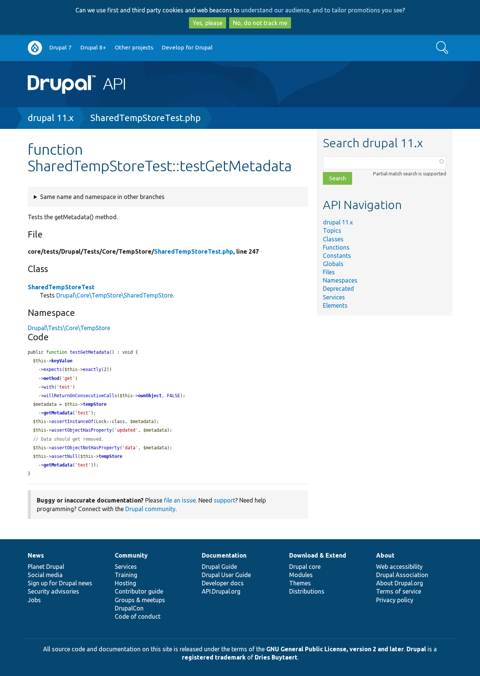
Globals (333, 263)
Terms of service (398, 591)
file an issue (180, 500)
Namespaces (340, 280)
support (224, 500)
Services (334, 297)
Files (329, 272)
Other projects (134, 47)
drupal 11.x (51, 118)
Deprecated (338, 288)
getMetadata (58, 413)
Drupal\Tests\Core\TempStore (69, 328)
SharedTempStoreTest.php (145, 118)
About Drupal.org (399, 583)
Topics (332, 230)
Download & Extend (317, 555)
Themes (300, 583)
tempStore (94, 404)
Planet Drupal (46, 566)
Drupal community (150, 509)
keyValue (61, 360)
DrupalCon (129, 608)
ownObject (150, 395)
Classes (333, 239)
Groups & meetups (140, 600)
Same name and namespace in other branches (102, 196)
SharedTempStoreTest (61, 287)
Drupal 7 (60, 47)
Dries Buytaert (276, 657)
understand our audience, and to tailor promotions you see (321, 10)
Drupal (416, 649)
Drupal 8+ (93, 47)
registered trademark (214, 657)
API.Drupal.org (221, 591)
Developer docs (223, 583)
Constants (337, 255)
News (36, 555)
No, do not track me (260, 22)
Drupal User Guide (226, 574)
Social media (45, 574)
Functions (336, 247)
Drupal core (305, 566)
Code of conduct (137, 616)
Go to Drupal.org (35, 47)
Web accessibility (399, 566)
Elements (335, 305)
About (385, 555)
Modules (301, 574)
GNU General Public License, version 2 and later (335, 649)
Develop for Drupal (187, 47)
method (51, 378)
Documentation (224, 555)
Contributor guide (139, 591)
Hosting (125, 583)
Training (126, 574)
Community (131, 555)
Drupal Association (402, 574)
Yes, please (207, 22)
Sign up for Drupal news (60, 583)
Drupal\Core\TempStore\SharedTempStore (114, 295)
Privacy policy (394, 600)
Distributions (306, 591)
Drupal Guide (219, 566)
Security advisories (53, 591)
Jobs (34, 600)
